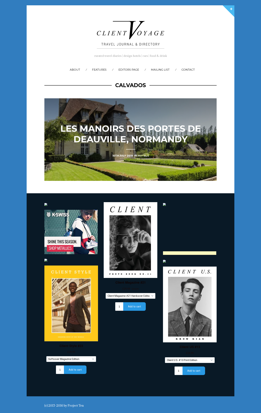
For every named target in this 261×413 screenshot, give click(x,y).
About (75, 69)
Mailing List (160, 69)
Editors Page (128, 69)
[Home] (130, 34)
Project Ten (76, 405)
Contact (188, 69)
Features (99, 69)
